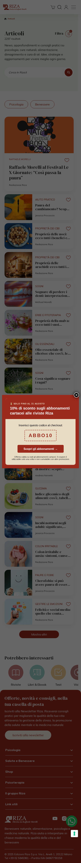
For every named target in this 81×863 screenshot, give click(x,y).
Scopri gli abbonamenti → (41, 448)
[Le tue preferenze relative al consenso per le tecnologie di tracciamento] (74, 833)
